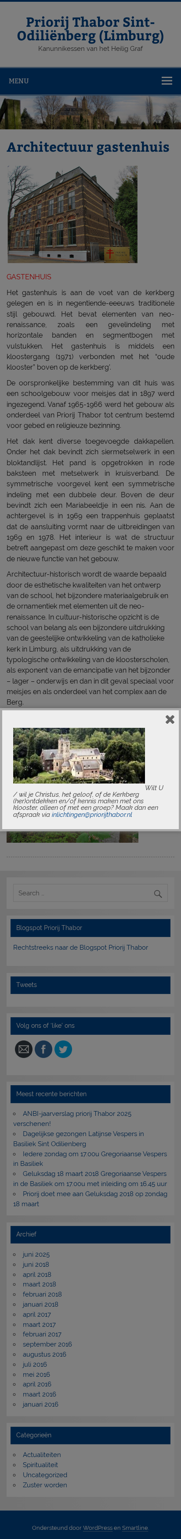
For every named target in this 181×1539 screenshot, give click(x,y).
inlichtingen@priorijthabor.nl (92, 815)
